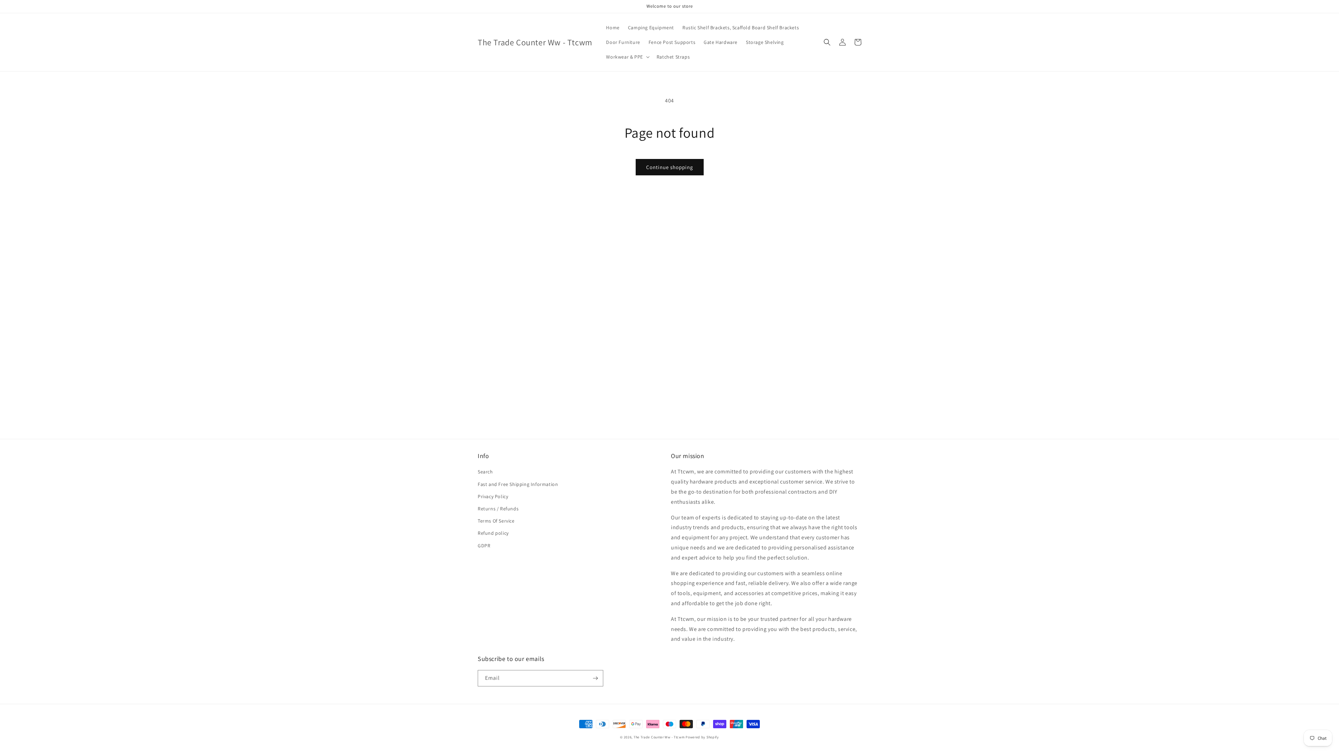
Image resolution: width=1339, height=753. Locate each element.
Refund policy (493, 533)
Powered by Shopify (702, 737)
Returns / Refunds (498, 508)
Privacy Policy (493, 496)
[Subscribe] (595, 678)
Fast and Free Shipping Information (518, 484)
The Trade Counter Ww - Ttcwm (659, 737)
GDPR (484, 545)
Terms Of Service (496, 521)
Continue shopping (669, 167)
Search (485, 472)
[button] (627, 57)
